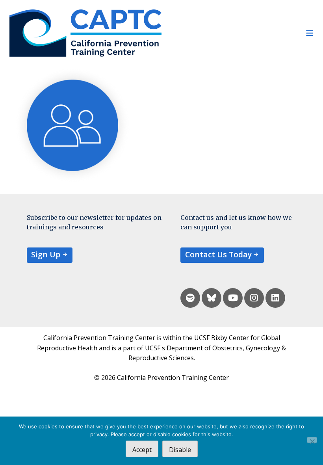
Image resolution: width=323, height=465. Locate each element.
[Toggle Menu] (238, 33)
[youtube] (233, 298)
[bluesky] (211, 298)
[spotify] (190, 298)
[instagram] (254, 298)
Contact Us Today (218, 254)
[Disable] (312, 440)
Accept (142, 449)
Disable (180, 449)
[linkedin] (275, 298)
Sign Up (45, 254)
